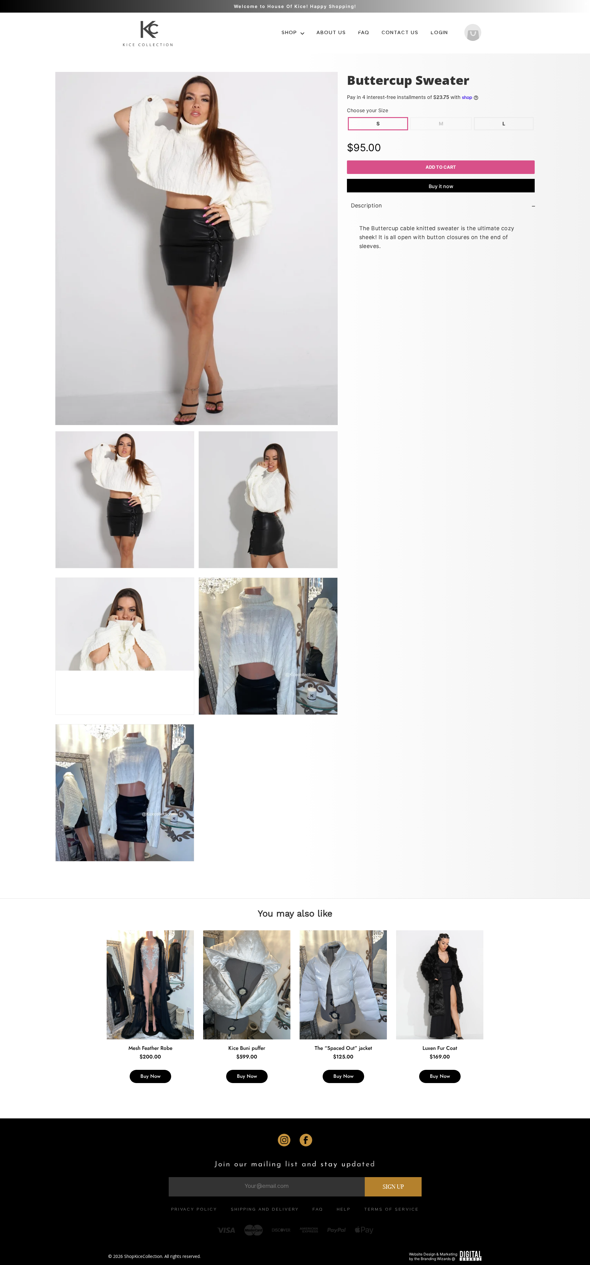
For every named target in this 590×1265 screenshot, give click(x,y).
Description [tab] (366, 206)
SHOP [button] (290, 33)
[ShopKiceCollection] (148, 33)
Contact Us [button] (400, 33)
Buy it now (440, 186)
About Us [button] (331, 33)
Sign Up (393, 1186)
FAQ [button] (363, 33)
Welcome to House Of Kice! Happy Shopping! (295, 6)
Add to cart (441, 167)
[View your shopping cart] (472, 33)
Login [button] (439, 33)
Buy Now (150, 1076)
